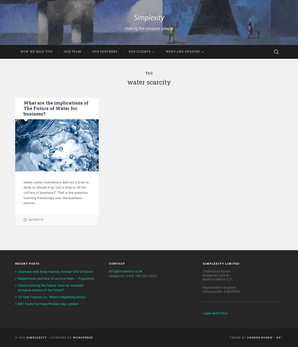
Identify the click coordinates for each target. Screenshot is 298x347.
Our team (72, 51)
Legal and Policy (215, 313)
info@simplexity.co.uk (125, 271)
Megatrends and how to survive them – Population (56, 279)
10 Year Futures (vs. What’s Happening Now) (51, 297)
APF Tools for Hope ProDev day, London (48, 304)
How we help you (36, 51)
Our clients (140, 51)
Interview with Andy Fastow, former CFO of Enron (55, 272)
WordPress (83, 337)
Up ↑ (279, 337)
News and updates (183, 51)
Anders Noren (259, 337)
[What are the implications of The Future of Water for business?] (57, 145)
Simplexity (149, 18)
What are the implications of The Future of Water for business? (56, 108)
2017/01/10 (35, 220)
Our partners (105, 51)
